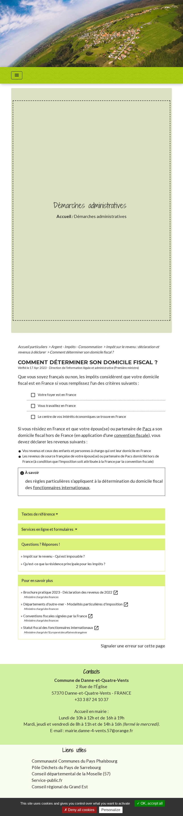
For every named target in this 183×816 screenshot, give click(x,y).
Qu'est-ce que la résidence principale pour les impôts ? (64, 564)
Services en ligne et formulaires (47, 529)
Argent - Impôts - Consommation (77, 347)
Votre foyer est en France (53, 395)
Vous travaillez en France (53, 406)
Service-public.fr (47, 780)
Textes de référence (38, 514)
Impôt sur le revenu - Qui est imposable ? (54, 556)
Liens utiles (74, 750)
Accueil (63, 216)
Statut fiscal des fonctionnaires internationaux (61, 627)
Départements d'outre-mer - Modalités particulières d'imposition (76, 604)
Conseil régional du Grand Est (60, 786)
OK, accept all (151, 803)
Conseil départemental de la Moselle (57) (71, 773)
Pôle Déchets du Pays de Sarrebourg (66, 767)
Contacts (91, 671)
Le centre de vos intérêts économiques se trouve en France (78, 417)
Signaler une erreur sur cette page (133, 645)
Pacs (146, 428)
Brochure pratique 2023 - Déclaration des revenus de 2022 (70, 592)
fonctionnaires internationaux (61, 487)
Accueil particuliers (33, 347)
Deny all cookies (80, 810)
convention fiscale (131, 435)
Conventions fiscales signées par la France (58, 616)
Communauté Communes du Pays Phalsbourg (74, 760)
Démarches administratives (100, 216)
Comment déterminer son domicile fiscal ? (81, 352)
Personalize (110, 810)
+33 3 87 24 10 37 (91, 699)
